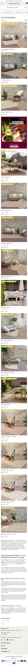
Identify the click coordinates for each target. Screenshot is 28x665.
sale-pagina (6, 608)
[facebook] (10, 640)
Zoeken (25, 7)
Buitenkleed (3, 623)
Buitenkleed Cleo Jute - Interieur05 (7, 470)
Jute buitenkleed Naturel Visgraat (7, 112)
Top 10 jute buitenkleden (7, 12)
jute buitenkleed (13, 559)
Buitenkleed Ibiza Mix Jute (5, 404)
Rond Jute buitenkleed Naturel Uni (7, 276)
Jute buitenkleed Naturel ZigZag (6, 340)
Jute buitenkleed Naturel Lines (6, 210)
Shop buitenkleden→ (14, 146)
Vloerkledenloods (12, 563)
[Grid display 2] (26, 20)
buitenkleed (16, 541)
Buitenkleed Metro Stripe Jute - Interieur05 (8, 534)
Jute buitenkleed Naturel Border (6, 243)
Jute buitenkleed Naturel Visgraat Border (8, 49)
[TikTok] (13, 640)
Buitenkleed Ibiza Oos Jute (5, 307)
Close (14, 643)
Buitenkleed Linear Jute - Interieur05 (7, 502)
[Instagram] (1, 640)
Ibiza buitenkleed (19, 12)
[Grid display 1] (24, 20)
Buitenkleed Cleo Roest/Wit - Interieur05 (8, 436)
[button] (1, 1)
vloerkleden (16, 608)
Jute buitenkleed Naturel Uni (6, 80)
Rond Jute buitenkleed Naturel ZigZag (7, 372)
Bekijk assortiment (2, 3)
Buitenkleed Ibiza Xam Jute (5, 177)
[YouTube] (7, 639)
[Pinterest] (4, 640)
